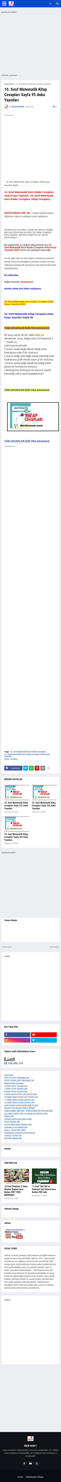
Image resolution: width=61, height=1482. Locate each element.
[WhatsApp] (31, 768)
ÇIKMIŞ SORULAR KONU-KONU (18, 1119)
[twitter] (44, 1040)
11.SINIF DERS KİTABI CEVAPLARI (19, 1100)
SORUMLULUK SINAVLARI (15, 1127)
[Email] (42, 768)
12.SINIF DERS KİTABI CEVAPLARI (19, 1102)
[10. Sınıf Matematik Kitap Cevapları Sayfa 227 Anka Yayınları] (16, 792)
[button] (4, 3)
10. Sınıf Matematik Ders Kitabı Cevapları (33, 84)
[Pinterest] (37, 768)
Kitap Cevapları (11, 759)
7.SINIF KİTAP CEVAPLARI (15, 1089)
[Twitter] (25, 768)
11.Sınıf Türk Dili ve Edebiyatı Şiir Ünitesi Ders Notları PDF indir (44, 1189)
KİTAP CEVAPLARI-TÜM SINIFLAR (19, 1080)
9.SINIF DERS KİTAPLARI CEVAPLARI (20, 1094)
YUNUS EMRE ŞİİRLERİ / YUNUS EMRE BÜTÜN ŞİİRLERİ (28, 1111)
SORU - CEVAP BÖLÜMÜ (14, 1130)
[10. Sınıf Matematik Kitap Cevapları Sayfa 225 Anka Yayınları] (16, 824)
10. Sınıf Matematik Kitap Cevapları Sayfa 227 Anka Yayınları (16, 805)
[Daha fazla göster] (48, 768)
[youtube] (44, 1034)
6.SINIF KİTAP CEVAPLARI (15, 1086)
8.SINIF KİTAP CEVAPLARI (15, 1091)
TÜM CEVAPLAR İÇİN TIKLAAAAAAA (27, 328)
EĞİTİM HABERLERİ (13, 1138)
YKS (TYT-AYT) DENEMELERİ (16, 1078)
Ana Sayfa (8, 84)
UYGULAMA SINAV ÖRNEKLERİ (18, 1125)
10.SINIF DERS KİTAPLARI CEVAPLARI (21, 1097)
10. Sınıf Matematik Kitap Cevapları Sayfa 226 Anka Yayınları (44, 805)
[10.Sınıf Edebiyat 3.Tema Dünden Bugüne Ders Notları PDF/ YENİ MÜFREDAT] (16, 1176)
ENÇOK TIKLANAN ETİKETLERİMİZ (19, 1108)
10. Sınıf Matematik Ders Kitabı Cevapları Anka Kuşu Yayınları (27, 755)
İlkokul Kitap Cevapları (14, 1083)
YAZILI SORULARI (12, 1122)
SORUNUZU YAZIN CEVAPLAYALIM (19, 1133)
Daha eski (54, 947)
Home (20, 1477)
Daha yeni (7, 947)
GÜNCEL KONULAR (12, 1135)
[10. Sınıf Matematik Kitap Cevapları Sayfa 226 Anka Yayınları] (44, 792)
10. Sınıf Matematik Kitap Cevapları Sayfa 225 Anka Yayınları (16, 837)
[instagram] (17, 1040)
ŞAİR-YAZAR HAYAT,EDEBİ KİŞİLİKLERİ (21, 1105)
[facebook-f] (17, 1034)
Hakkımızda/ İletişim (35, 1477)
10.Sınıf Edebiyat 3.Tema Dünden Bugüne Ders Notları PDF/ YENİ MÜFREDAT (16, 1190)
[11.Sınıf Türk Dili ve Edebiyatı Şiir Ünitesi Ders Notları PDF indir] (44, 1176)
